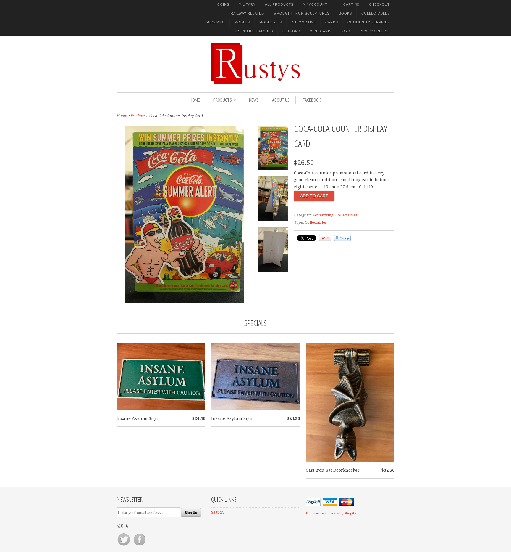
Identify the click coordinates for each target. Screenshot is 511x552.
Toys (345, 31)
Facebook (312, 100)
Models (242, 22)
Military (247, 4)
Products (224, 100)
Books (345, 13)
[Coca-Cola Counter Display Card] (184, 301)
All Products (279, 4)
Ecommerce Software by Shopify (331, 513)
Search (217, 512)
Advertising (323, 215)
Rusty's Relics (375, 31)
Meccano (215, 22)
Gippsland (320, 31)
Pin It (325, 238)
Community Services (368, 22)
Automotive (303, 22)
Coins (223, 4)
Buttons (291, 31)
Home (195, 100)
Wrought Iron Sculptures (301, 13)
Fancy (342, 238)
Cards (331, 22)
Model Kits (270, 22)
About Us (281, 100)
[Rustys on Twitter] (124, 545)
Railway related (247, 13)
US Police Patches (254, 31)
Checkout (379, 4)
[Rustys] (255, 64)
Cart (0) (351, 4)
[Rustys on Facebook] (139, 545)
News (254, 100)
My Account (315, 4)
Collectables (375, 13)
